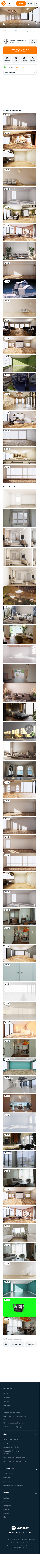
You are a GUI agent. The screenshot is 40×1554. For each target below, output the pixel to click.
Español (6, 1504)
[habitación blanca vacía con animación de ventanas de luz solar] (19, 195)
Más (4, 1519)
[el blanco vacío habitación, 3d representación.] (19, 990)
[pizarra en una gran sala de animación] (19, 344)
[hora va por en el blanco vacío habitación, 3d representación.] (19, 1010)
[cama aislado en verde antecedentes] (19, 1306)
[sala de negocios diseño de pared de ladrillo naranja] (19, 231)
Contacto (6, 1479)
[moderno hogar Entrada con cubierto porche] (19, 672)
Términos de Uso (11, 1548)
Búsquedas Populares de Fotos (14, 1456)
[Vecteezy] (3, 3)
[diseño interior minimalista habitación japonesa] (19, 307)
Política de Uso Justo (19, 1549)
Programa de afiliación (11, 1446)
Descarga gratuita (20, 50)
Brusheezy (7, 1393)
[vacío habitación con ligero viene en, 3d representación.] (19, 653)
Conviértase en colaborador (13, 1487)
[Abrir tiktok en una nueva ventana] (22, 1534)
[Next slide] (31, 1343)
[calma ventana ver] (19, 517)
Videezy (6, 1400)
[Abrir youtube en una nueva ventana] (29, 1534)
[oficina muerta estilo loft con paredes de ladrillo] (19, 400)
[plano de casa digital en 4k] (19, 288)
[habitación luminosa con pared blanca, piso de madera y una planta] (19, 1269)
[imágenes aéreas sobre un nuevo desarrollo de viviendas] (19, 381)
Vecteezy (6, 1396)
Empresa (6, 1404)
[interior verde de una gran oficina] (19, 213)
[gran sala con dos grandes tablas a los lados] (19, 269)
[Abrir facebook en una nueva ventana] (9, 1534)
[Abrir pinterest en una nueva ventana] (19, 1534)
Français (6, 1515)
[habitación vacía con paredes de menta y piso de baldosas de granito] (19, 1287)
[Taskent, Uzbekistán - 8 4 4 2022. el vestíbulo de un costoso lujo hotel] (19, 1140)
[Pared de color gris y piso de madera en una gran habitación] (19, 952)
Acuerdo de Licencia (10, 1439)
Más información (10, 71)
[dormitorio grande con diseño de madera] (19, 139)
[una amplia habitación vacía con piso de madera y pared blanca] (19, 121)
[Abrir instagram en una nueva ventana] (12, 1534)
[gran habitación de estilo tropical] (19, 436)
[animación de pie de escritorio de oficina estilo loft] (19, 418)
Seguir (33, 42)
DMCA (5, 1442)
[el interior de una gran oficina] (19, 326)
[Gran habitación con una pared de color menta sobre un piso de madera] (19, 1065)
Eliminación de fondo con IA (13, 1422)
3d (6, 1343)
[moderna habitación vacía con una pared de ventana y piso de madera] (19, 473)
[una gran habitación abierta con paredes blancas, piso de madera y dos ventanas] (19, 843)
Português (7, 1507)
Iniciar (30, 3)
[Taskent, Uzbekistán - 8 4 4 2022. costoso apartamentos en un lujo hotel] (19, 916)
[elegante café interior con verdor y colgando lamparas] (19, 595)
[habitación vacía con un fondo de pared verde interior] (19, 362)
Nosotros (6, 1483)
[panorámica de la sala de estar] (19, 176)
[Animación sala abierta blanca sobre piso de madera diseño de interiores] (19, 157)
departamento (17, 1343)
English (6, 1500)
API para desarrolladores (12, 1412)
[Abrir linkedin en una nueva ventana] (16, 1534)
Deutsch (6, 1511)
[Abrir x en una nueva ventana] (26, 1534)
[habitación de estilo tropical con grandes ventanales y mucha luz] (19, 788)
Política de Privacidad (25, 1548)
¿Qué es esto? (20, 67)
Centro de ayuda (9, 1475)
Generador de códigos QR (12, 1426)
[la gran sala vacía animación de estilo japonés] (19, 455)
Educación (7, 1408)
